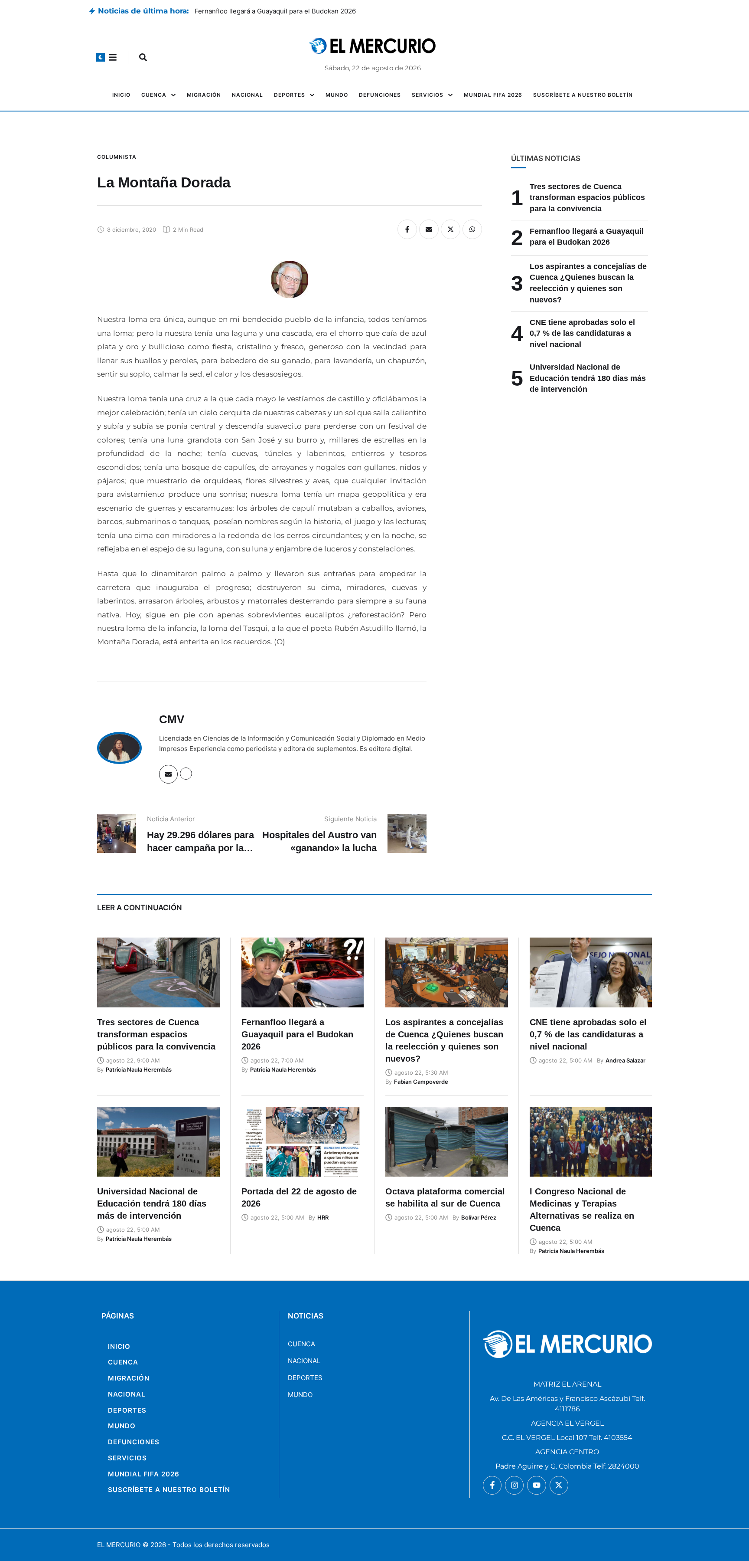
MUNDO (300, 1394)
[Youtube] (536, 1485)
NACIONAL (304, 1361)
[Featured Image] (158, 972)
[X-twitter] (559, 1485)
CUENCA (301, 1344)
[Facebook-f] (492, 1485)
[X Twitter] (450, 229)
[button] (100, 57)
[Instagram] (514, 1485)
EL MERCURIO (118, 1545)
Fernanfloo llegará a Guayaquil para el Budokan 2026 (275, 11)
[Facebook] (407, 229)
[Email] (429, 229)
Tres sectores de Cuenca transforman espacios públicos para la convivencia (587, 197)
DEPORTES (305, 1378)
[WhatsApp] (472, 229)
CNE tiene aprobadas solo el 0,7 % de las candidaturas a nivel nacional (582, 333)
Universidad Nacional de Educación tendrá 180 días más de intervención (588, 378)
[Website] (186, 773)
